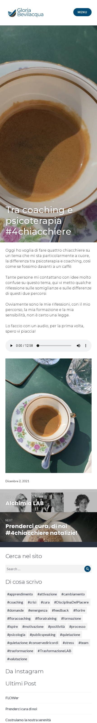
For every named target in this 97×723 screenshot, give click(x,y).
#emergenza (37, 610)
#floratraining (46, 618)
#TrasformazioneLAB (54, 651)
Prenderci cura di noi (21, 709)
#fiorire (79, 610)
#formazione (71, 618)
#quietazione (70, 634)
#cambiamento (73, 594)
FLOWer (12, 698)
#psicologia (16, 634)
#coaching (15, 602)
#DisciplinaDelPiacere (71, 602)
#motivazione (33, 626)
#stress (68, 642)
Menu (82, 12)
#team (83, 642)
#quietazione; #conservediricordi (32, 642)
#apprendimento (20, 594)
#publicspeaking (42, 634)
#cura (45, 602)
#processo (77, 626)
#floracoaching (19, 618)
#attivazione (47, 594)
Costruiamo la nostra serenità (28, 720)
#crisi (32, 602)
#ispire (12, 626)
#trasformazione (20, 651)
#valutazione (17, 659)
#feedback (60, 610)
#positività (56, 626)
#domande (15, 610)
